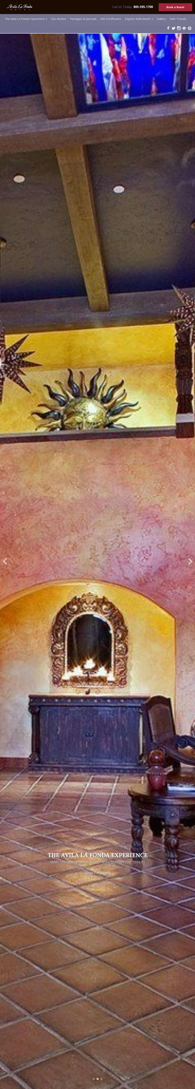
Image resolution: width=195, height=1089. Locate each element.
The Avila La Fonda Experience (25, 19)
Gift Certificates (110, 19)
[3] (102, 1079)
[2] (98, 1079)
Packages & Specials (83, 19)
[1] (94, 1079)
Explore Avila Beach (137, 19)
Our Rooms (58, 19)
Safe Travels (178, 19)
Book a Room (175, 7)
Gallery (161, 19)
